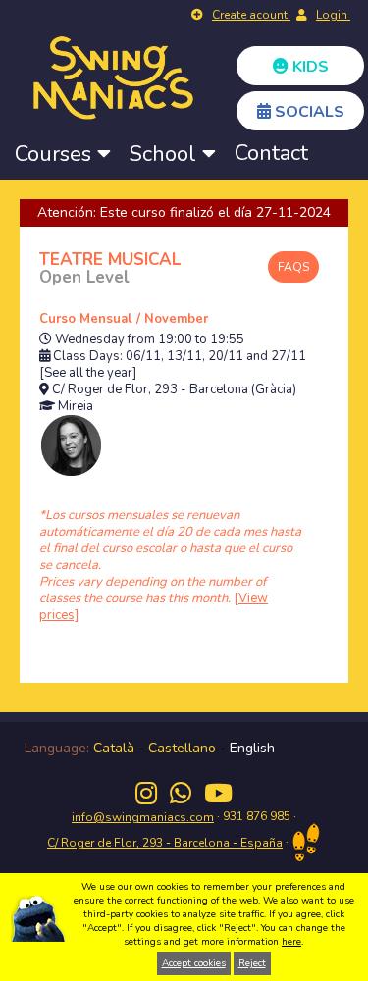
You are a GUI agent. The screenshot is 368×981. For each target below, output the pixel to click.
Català (113, 748)
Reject (252, 963)
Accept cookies (194, 963)
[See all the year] (87, 373)
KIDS (309, 66)
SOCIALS (307, 112)
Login (333, 15)
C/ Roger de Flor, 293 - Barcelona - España (165, 843)
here (291, 942)
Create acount (251, 15)
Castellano (182, 748)
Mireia (75, 406)
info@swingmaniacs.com (143, 817)
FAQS (293, 267)
